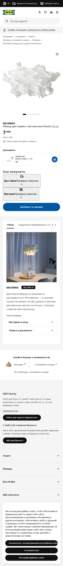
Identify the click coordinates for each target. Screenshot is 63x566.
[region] (31, 79)
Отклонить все (31, 550)
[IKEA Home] (9, 12)
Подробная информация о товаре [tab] (37, 224)
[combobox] (30, 21)
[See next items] (52, 224)
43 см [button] (55, 126)
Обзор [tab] (10, 224)
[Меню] (57, 12)
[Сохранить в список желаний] (57, 54)
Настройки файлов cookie (31, 557)
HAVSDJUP (20, 156)
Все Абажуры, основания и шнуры (31, 372)
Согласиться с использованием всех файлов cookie (33, 543)
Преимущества (10, 410)
